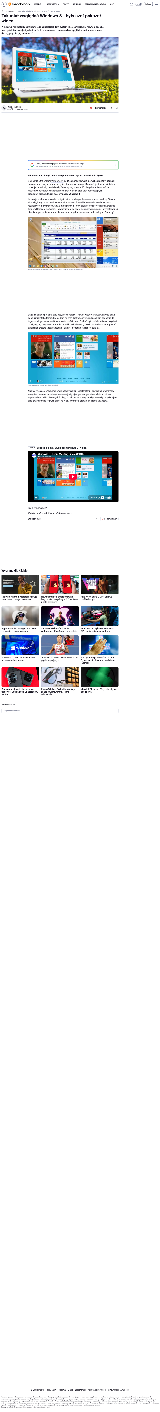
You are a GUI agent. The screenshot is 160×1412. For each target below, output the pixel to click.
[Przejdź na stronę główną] (4, 6)
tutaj (48, 1407)
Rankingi (77, 4)
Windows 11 (57, 181)
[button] (139, 4)
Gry (112, 4)
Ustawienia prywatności (118, 1390)
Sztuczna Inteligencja (95, 4)
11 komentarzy (99, 108)
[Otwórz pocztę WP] (132, 4)
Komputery (52, 4)
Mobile (37, 4)
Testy (66, 4)
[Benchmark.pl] (21, 4)
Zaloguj (148, 4)
